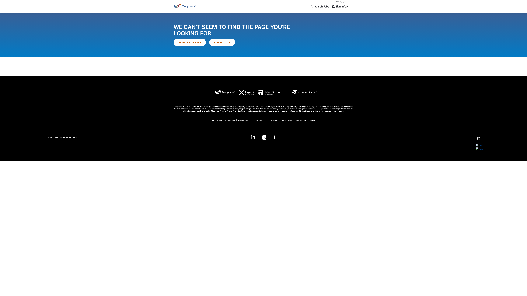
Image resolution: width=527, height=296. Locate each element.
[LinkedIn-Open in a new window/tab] (253, 137)
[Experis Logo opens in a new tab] (244, 93)
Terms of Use (216, 120)
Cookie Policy (258, 120)
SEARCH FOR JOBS (190, 42)
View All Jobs (301, 120)
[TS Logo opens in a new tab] (268, 93)
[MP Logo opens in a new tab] (222, 93)
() (347, 2)
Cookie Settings (272, 120)
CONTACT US (222, 42)
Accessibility (230, 120)
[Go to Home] (185, 7)
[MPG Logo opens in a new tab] (302, 93)
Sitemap (312, 120)
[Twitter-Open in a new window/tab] (264, 137)
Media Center (287, 120)
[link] (263, 137)
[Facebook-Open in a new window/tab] (274, 137)
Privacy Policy (243, 120)
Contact (338, 2)
